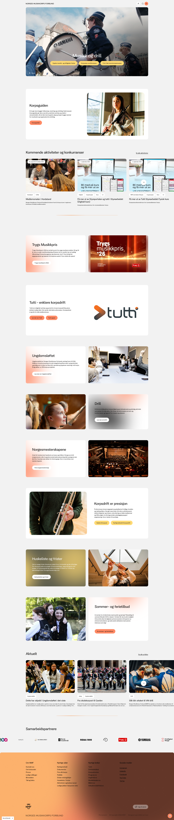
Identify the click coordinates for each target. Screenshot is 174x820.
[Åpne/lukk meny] (138, 3)
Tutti (90, 767)
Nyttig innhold (62, 767)
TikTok (122, 781)
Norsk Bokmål (6, 818)
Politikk (59, 775)
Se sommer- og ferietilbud (105, 631)
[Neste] (143, 182)
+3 (102, 194)
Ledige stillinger (31, 775)
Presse (28, 772)
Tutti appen (51, 318)
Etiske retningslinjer (64, 778)
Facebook (123, 774)
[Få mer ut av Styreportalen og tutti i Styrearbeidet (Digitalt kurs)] (101, 182)
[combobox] (8, 818)
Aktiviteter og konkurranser (67, 783)
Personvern (103, 815)
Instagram (123, 768)
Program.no (92, 775)
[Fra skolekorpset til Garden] (101, 683)
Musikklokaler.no (94, 780)
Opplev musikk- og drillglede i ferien (63, 63)
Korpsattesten (93, 772)
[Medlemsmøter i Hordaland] (50, 182)
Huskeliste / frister (63, 780)
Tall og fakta (30, 780)
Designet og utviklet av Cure (138, 815)
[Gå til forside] (28, 806)
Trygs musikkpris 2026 (41, 263)
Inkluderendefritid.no (96, 786)
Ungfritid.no (92, 778)
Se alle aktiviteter (142, 153)
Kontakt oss (30, 767)
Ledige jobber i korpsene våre (67, 786)
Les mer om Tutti (37, 318)
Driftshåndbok (93, 769)
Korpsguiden (36, 123)
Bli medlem (30, 778)
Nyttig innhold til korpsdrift (121, 523)
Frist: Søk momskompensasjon (112, 63)
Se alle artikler (143, 654)
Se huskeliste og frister (41, 577)
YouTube (123, 778)
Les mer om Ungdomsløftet (42, 374)
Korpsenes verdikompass (89, 63)
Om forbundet (31, 769)
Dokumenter (61, 769)
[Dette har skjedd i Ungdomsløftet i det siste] (50, 683)
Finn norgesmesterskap (41, 467)
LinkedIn (123, 771)
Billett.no (91, 783)
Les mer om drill (102, 420)
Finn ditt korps (62, 772)
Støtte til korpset (102, 523)
